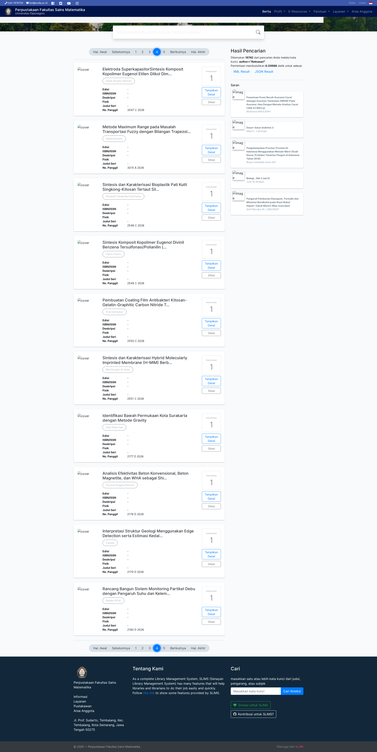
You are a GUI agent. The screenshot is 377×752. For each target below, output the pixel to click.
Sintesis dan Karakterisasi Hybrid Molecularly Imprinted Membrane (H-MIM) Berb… (144, 360)
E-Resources (298, 11)
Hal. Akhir (198, 52)
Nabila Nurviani (114, 138)
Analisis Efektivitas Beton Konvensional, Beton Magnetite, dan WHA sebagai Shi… (145, 475)
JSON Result (264, 71)
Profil (278, 11)
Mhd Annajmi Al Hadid (118, 369)
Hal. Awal (100, 52)
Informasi (80, 697)
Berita (266, 11)
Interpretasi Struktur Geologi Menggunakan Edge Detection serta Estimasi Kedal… (148, 533)
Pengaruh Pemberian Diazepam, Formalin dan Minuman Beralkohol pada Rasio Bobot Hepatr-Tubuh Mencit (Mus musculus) (272, 202)
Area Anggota (362, 11)
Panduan (320, 11)
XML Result (241, 71)
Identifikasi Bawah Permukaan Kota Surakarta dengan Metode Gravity (144, 418)
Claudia (110, 542)
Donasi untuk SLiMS (253, 705)
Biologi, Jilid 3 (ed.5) (258, 178)
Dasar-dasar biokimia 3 (260, 127)
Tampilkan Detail (211, 92)
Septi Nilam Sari (114, 427)
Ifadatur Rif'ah (113, 600)
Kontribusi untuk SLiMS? (256, 714)
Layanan (339, 11)
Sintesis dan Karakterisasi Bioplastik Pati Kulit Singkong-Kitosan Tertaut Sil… (144, 187)
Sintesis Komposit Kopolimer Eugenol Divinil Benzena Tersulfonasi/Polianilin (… (143, 244)
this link (149, 693)
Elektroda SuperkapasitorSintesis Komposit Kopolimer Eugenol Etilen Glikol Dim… (142, 71)
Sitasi (211, 102)
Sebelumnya (121, 52)
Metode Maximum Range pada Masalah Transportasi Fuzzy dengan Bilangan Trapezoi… (146, 129)
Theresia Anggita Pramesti (120, 485)
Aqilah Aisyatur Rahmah (119, 80)
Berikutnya (178, 52)
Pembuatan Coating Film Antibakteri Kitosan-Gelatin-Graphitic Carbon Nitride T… (144, 302)
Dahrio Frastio (113, 254)
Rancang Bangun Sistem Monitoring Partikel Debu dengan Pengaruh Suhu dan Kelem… (148, 591)
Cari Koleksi (292, 691)
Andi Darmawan (114, 311)
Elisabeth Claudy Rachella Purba (123, 196)
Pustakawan (83, 706)
